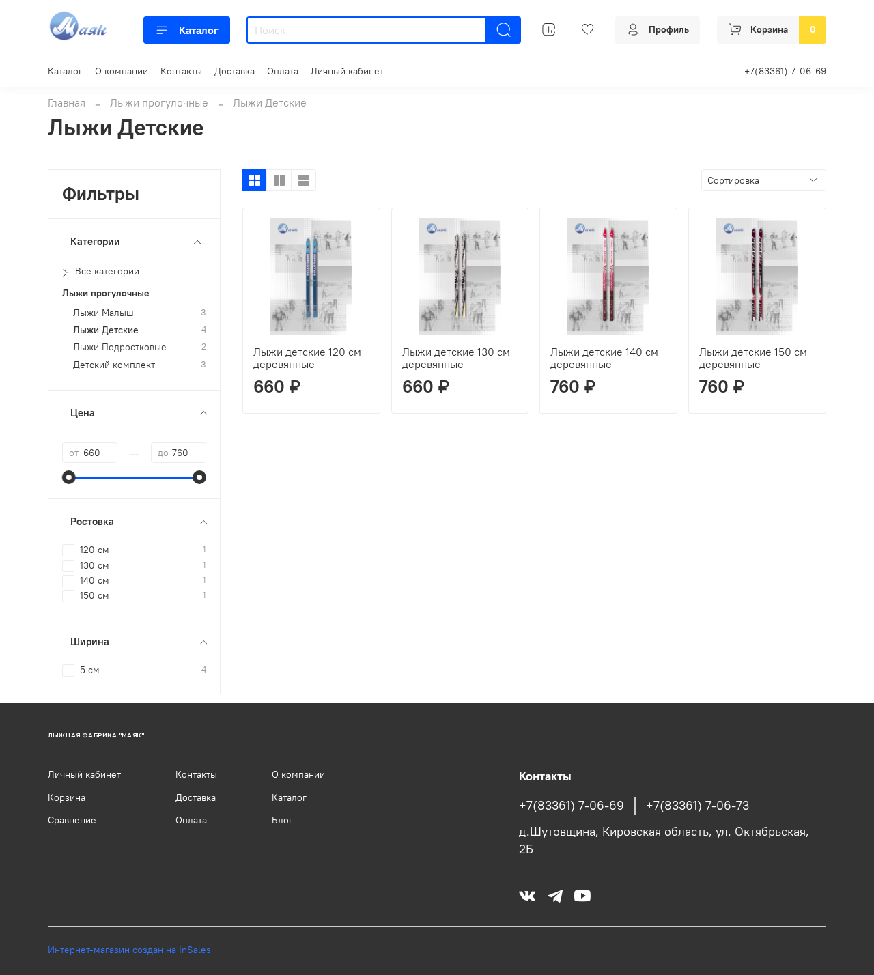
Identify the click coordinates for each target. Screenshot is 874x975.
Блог (282, 820)
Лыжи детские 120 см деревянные (307, 358)
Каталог (198, 30)
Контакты (181, 71)
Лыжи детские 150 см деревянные (753, 358)
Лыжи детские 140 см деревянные (604, 358)
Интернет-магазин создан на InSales (129, 950)
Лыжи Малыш (103, 313)
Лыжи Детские (106, 330)
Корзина (66, 797)
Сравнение (72, 820)
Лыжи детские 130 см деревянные (456, 358)
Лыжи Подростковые (120, 347)
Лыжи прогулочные (159, 102)
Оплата (282, 71)
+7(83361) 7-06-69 (785, 71)
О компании (121, 71)
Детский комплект (114, 365)
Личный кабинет (347, 71)
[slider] (69, 477)
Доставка (234, 71)
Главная (66, 102)
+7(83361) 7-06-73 (697, 805)
